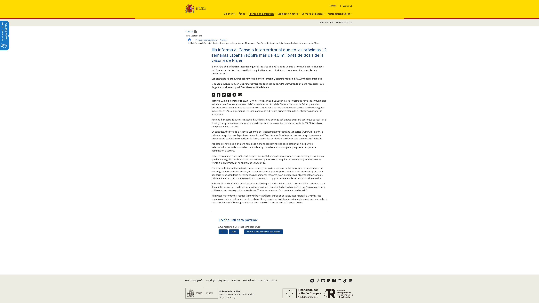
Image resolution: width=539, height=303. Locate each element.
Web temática (326, 22)
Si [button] (222, 231)
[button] (329, 5)
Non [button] (234, 231)
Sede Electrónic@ (344, 22)
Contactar (235, 280)
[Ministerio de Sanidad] (195, 8)
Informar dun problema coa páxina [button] (263, 231)
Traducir (189, 31)
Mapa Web (223, 280)
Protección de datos (268, 280)
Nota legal (210, 280)
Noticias (224, 40)
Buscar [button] (346, 5)
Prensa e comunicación (206, 40)
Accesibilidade (249, 280)
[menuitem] (229, 13)
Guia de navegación (194, 280)
